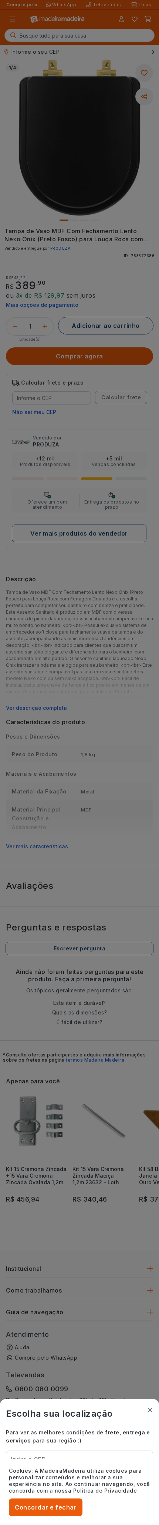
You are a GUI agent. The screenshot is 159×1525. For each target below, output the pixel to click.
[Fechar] (150, 1410)
